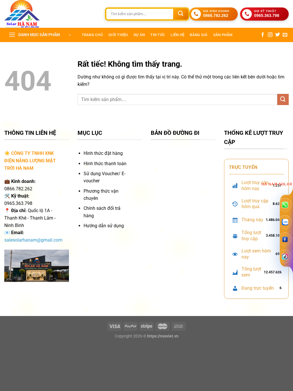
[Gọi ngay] (285, 204)
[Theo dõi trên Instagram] (270, 34)
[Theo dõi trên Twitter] (277, 34)
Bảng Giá (198, 35)
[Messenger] (285, 239)
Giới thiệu (118, 35)
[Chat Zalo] (285, 221)
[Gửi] (180, 14)
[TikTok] (285, 256)
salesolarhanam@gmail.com (33, 240)
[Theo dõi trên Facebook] (262, 34)
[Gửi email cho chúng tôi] (285, 34)
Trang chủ (92, 35)
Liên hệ (177, 35)
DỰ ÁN (139, 35)
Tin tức (157, 35)
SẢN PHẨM (223, 35)
